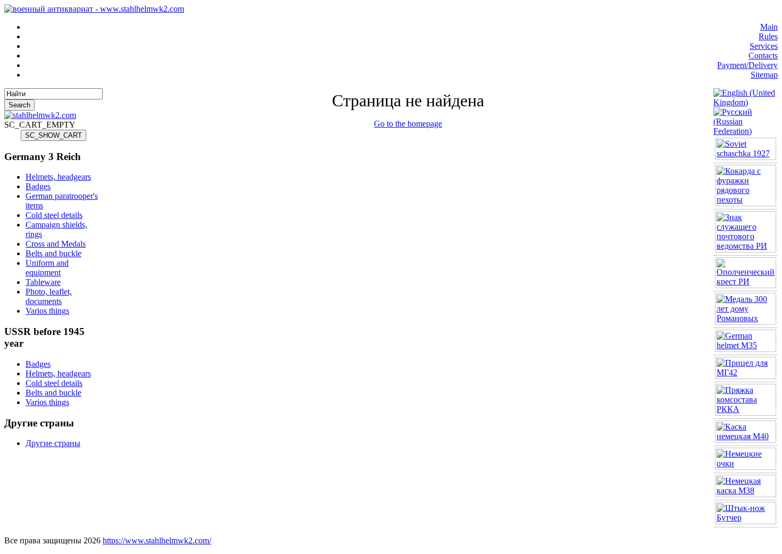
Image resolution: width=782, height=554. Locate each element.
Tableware (43, 282)
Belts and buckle (53, 253)
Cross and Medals (56, 243)
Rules (768, 36)
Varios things (47, 310)
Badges (38, 186)
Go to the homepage (408, 123)
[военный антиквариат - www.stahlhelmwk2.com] (94, 8)
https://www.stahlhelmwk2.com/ (157, 540)
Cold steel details (54, 215)
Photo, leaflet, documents (49, 296)
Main (769, 26)
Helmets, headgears (58, 176)
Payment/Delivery (747, 65)
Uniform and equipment (47, 267)
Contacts (763, 55)
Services (764, 46)
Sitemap (764, 74)
